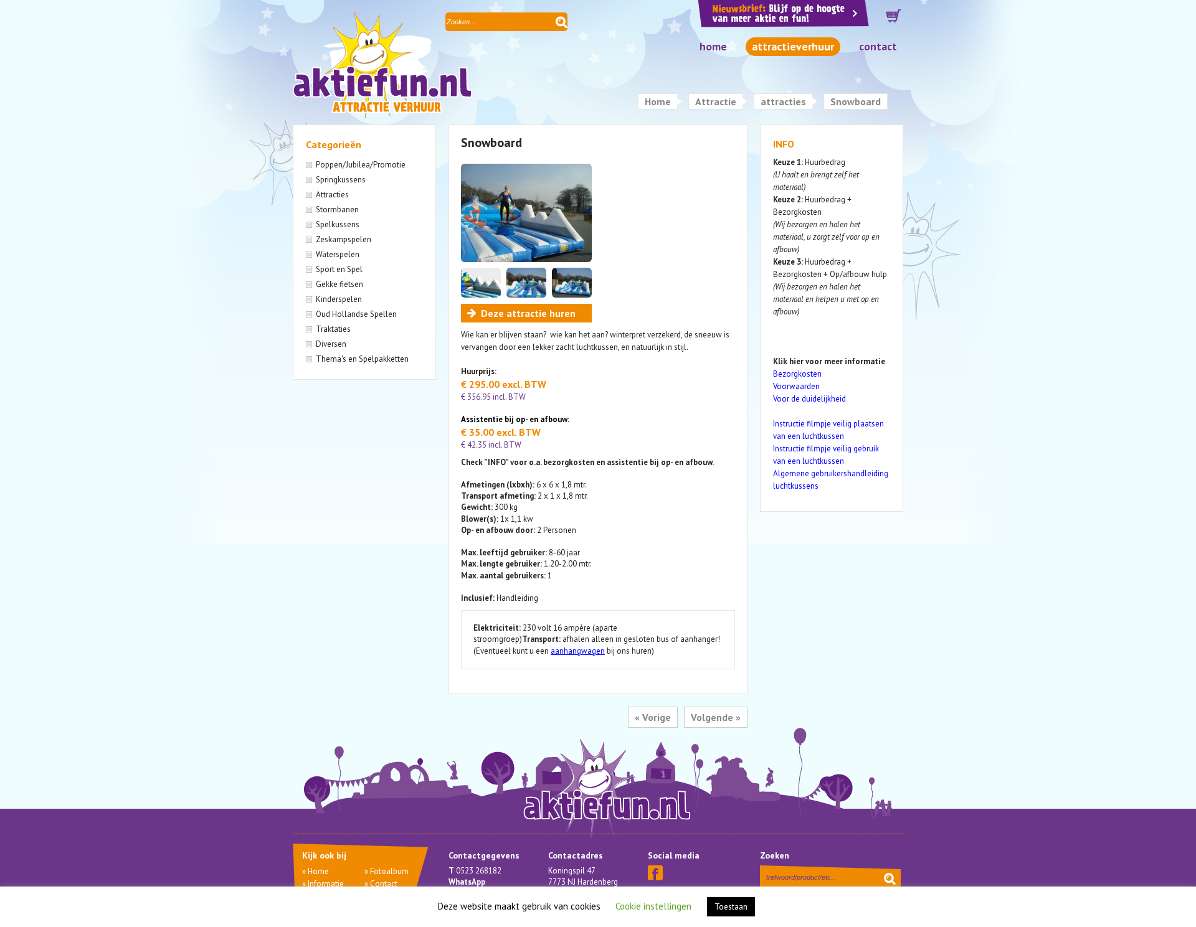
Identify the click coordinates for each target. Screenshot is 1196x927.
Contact (878, 46)
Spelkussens (337, 224)
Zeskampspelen (343, 239)
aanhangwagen (578, 651)
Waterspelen (337, 254)
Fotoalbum (389, 871)
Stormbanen (337, 209)
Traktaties (333, 329)
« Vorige (653, 717)
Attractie (715, 101)
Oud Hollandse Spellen (356, 314)
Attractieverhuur (793, 46)
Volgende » (716, 717)
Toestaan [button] (731, 906)
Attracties (332, 194)
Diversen (331, 344)
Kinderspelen (339, 299)
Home (713, 46)
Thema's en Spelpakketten (362, 359)
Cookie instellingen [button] (653, 906)
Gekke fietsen (339, 284)
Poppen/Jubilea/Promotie (361, 164)
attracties (783, 101)
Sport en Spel (339, 269)
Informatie (326, 883)
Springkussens (341, 179)
